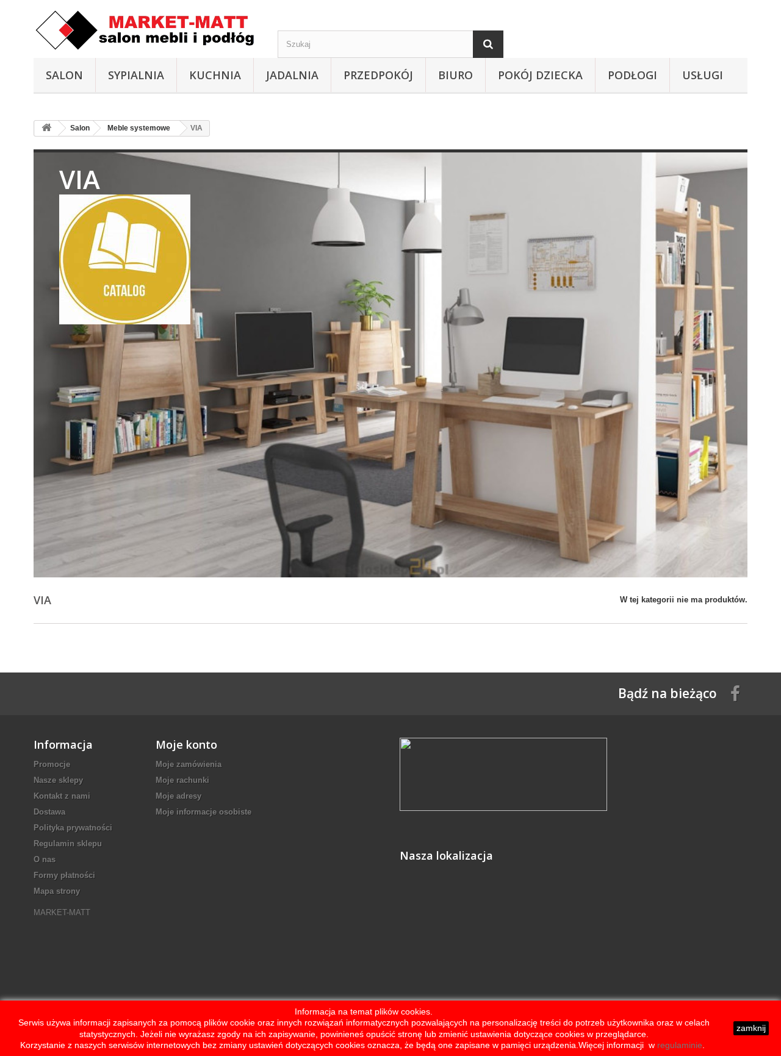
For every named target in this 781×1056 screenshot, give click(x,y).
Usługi (702, 75)
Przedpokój (378, 75)
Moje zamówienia (188, 764)
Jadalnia (292, 75)
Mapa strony (57, 891)
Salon (64, 75)
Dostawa (49, 811)
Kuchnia (215, 75)
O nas (45, 859)
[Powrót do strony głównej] (46, 128)
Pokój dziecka (540, 75)
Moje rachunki (182, 780)
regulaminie (678, 1045)
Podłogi (632, 75)
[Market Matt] (146, 30)
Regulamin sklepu (68, 843)
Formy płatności (64, 875)
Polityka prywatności (73, 827)
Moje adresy (178, 796)
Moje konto (186, 744)
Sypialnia (136, 75)
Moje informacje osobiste (203, 811)
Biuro (455, 75)
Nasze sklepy (58, 780)
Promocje (52, 764)
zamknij (751, 1028)
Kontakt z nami (62, 796)
